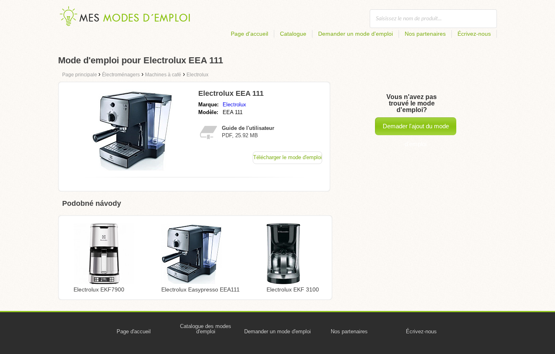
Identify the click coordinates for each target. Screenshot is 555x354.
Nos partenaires (425, 33)
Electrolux (234, 104)
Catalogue (293, 33)
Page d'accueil (249, 33)
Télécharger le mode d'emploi (287, 157)
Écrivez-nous (474, 33)
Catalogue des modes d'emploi (205, 329)
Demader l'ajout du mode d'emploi (416, 129)
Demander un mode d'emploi (355, 33)
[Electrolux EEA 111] (132, 168)
